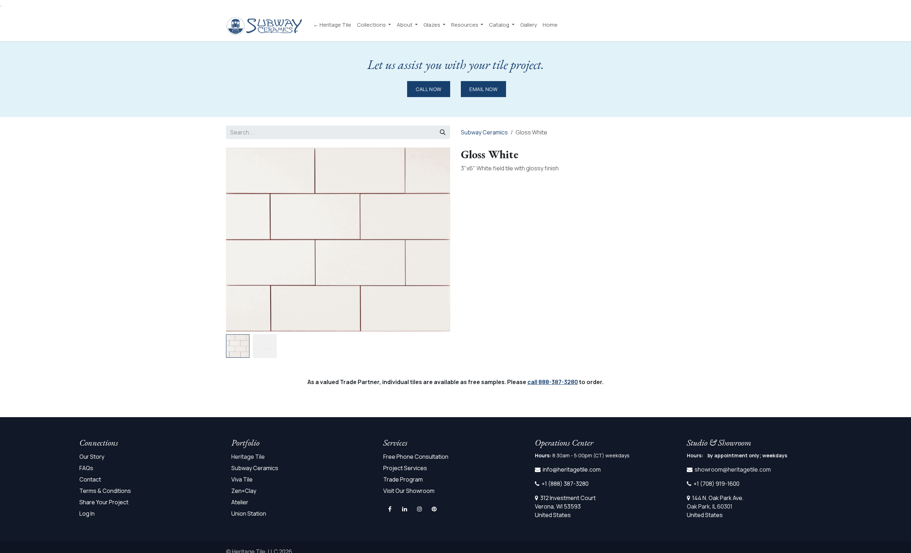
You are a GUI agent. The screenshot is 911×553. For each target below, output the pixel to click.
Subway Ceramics (484, 132)
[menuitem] (332, 25)
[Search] (442, 132)
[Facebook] (390, 509)
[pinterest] (434, 509)
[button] (439, 337)
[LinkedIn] (404, 509)
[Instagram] (419, 509)
